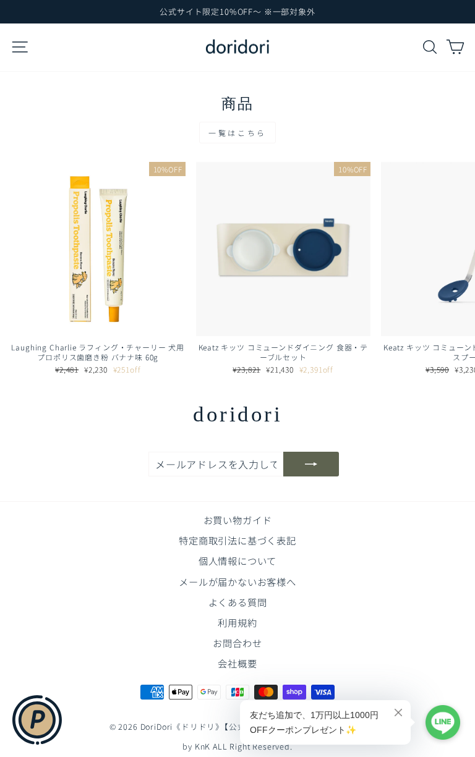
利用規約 (237, 622)
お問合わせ (237, 642)
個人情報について (238, 560)
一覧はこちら (237, 132)
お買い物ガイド (237, 520)
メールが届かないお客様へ (237, 581)
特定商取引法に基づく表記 (237, 540)
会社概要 (237, 663)
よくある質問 (237, 602)
